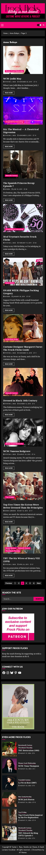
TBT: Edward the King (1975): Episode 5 (28, 834)
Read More (9, 93)
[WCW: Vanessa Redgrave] (23, 433)
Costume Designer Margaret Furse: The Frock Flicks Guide (22, 348)
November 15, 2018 (25, 353)
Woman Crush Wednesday (14, 71)
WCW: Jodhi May (12, 78)
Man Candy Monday (24, 797)
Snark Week (10, 283)
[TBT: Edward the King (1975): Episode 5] (9, 833)
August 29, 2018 (24, 454)
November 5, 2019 (25, 135)
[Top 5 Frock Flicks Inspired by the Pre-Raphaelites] (9, 816)
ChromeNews (37, 850)
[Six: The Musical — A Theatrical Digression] (23, 111)
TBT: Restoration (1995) (28, 750)
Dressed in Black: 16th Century (20, 400)
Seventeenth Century (25, 745)
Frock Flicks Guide (12, 339)
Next (39, 583)
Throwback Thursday (13, 551)
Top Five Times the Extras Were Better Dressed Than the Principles (23, 506)
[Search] (43, 25)
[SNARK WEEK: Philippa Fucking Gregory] (23, 272)
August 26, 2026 (26, 769)
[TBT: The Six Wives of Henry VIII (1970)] (23, 540)
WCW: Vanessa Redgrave (16, 451)
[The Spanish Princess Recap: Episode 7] (23, 164)
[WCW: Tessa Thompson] (9, 766)
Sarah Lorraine (10, 511)
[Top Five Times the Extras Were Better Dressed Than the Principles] (23, 486)
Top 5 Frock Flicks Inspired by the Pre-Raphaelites (30, 816)
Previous (9, 583)
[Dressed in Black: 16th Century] (23, 382)
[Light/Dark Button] (39, 25)
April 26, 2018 (23, 564)
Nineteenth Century (24, 828)
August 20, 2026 (25, 838)
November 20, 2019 (25, 82)
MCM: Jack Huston (26, 799)
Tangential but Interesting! (14, 122)
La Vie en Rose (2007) (27, 783)
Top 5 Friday (10, 497)
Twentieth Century (24, 780)
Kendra (7, 189)
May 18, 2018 (23, 511)
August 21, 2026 (25, 820)
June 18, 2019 (17, 189)
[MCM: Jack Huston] (9, 799)
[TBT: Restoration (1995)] (9, 749)
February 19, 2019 (25, 243)
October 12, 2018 (25, 404)
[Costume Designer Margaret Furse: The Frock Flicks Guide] (23, 328)
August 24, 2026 (25, 802)
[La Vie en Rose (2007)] (9, 782)
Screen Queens (11, 548)
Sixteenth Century (11, 176)
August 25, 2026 (25, 786)
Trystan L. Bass (10, 82)
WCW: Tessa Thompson (28, 766)
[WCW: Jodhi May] (23, 60)
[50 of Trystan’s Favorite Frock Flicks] (23, 218)
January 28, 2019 (19, 297)
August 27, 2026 (25, 753)
